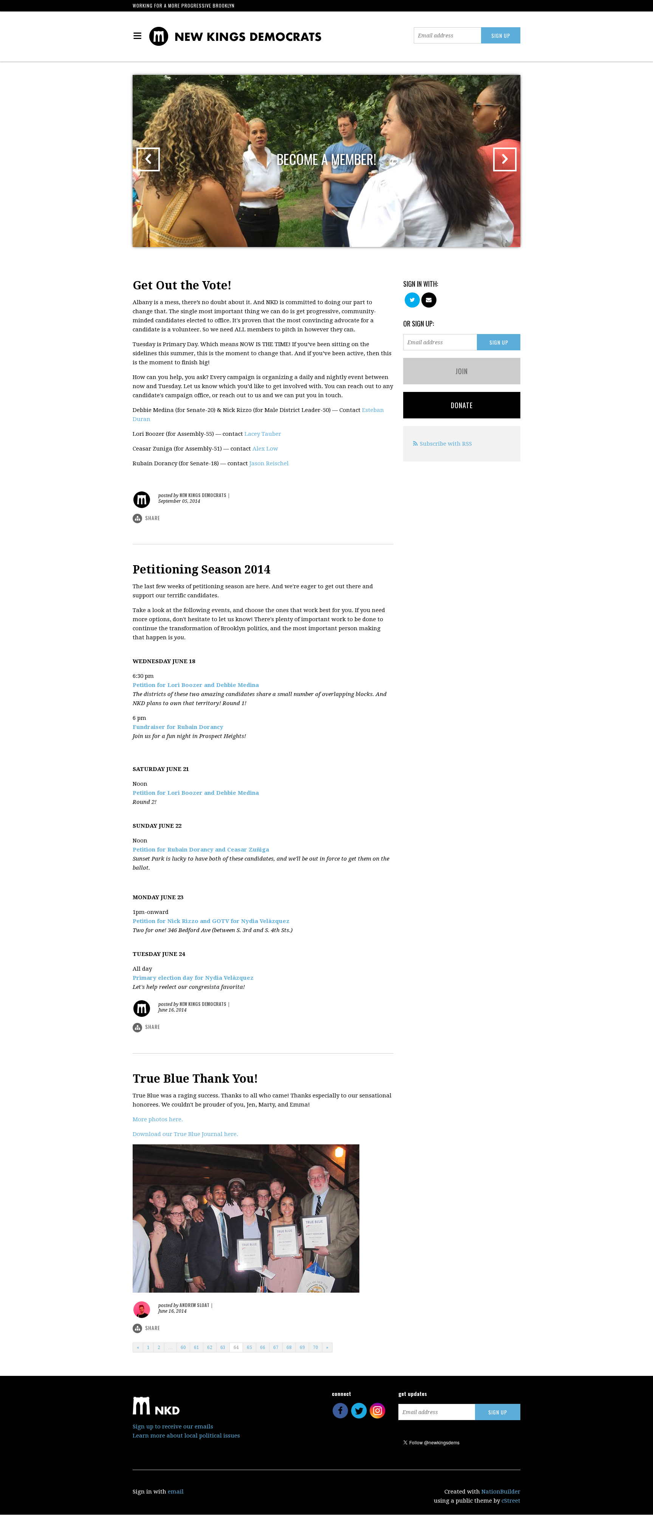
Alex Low (265, 448)
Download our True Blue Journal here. (185, 1134)
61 (196, 1347)
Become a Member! (326, 159)
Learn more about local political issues (186, 1435)
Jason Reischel (269, 463)
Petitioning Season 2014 (201, 569)
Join (461, 371)
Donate (462, 405)
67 (276, 1347)
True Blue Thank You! (195, 1078)
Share (152, 518)
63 (223, 1347)
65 (249, 1347)
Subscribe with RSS (446, 443)
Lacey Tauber (262, 434)
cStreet (510, 1500)
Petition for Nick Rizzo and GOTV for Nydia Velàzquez (211, 921)
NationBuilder (500, 1491)
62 (209, 1347)
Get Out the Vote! (182, 285)
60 (183, 1347)
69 (302, 1347)
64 (236, 1347)
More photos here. (158, 1119)
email (176, 1491)
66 (262, 1347)
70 (315, 1347)
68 (289, 1347)
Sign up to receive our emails (173, 1426)
